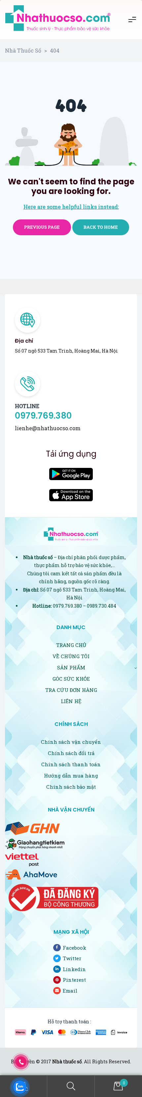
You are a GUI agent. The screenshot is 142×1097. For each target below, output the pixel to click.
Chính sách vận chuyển (71, 741)
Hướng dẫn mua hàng (71, 775)
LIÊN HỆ (71, 701)
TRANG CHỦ (71, 645)
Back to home (101, 227)
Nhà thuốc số (67, 1061)
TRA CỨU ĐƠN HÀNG (71, 690)
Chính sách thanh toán (71, 764)
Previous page (42, 227)
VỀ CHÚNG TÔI (71, 656)
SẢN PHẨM (71, 667)
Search (70, 1086)
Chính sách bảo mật (71, 786)
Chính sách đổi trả (71, 753)
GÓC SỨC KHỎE (71, 678)
